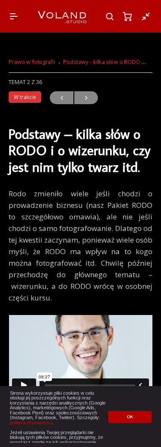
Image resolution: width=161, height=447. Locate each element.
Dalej (86, 97)
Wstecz (61, 97)
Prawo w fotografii (32, 62)
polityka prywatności (31, 422)
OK (130, 416)
